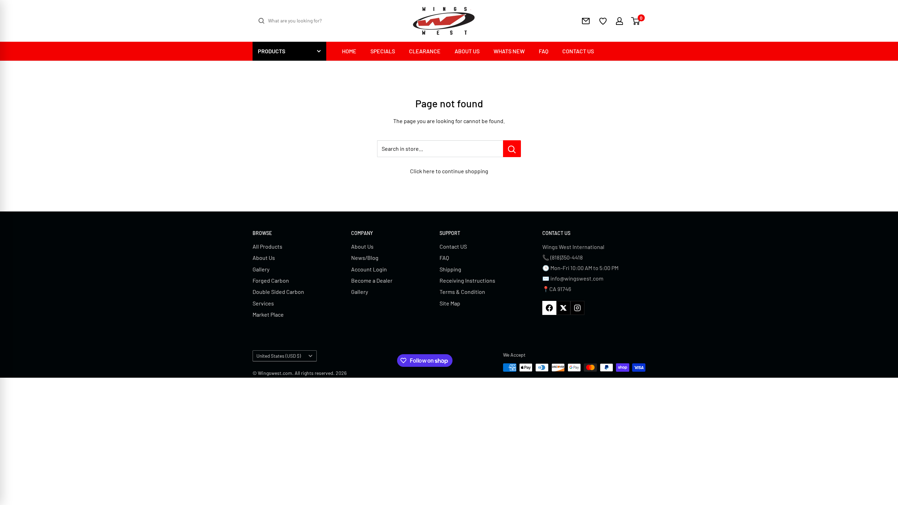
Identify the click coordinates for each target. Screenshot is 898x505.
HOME (349, 51)
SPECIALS (382, 51)
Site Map (450, 303)
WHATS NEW (509, 51)
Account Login (369, 269)
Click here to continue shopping (449, 171)
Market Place (268, 314)
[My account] (615, 21)
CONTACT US (578, 51)
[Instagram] (577, 308)
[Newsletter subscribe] (586, 21)
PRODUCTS (271, 51)
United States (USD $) (278, 356)
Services (263, 303)
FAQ (543, 51)
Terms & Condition (462, 291)
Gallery (261, 269)
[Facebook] (549, 308)
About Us (264, 257)
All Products (267, 246)
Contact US (453, 246)
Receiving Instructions (467, 280)
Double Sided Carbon (278, 291)
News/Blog (364, 257)
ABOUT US (467, 51)
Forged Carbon (271, 280)
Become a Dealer (372, 280)
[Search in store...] (512, 148)
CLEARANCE (425, 51)
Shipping (450, 269)
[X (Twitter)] (563, 308)
